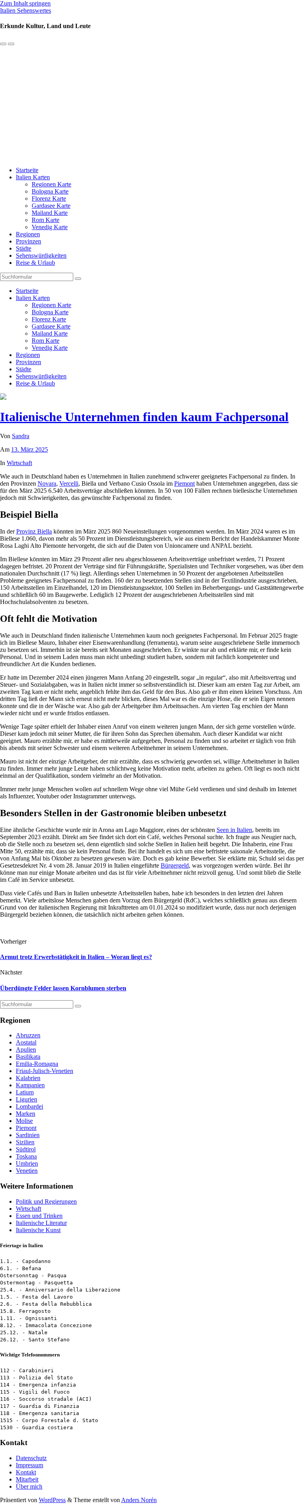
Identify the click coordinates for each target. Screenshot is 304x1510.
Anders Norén (139, 1500)
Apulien (26, 1049)
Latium (25, 1092)
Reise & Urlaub (35, 262)
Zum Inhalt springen (25, 3)
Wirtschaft (19, 463)
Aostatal (26, 1042)
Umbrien (27, 1163)
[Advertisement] (152, 104)
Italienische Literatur (41, 1222)
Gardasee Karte (51, 205)
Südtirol (26, 1149)
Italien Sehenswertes (25, 10)
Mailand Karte (50, 212)
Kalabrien (28, 1078)
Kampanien (30, 1085)
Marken (25, 1113)
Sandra (20, 436)
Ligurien (26, 1099)
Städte (23, 248)
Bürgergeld (175, 865)
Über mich (29, 1486)
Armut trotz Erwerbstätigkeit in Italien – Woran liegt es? (76, 956)
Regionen (28, 234)
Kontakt (26, 1472)
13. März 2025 (29, 449)
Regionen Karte (51, 184)
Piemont (184, 483)
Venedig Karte (50, 227)
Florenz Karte (49, 198)
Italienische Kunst (38, 1230)
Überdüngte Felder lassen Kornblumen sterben (63, 988)
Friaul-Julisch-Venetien (44, 1070)
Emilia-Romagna (37, 1063)
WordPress (52, 1500)
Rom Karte (45, 220)
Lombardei (29, 1106)
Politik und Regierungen (46, 1201)
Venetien (27, 1170)
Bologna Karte (50, 191)
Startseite (27, 170)
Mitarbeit (27, 1479)
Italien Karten (33, 177)
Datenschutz (31, 1458)
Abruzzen (28, 1035)
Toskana (26, 1156)
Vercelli (68, 483)
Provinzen (28, 241)
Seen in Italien (234, 829)
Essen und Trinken (39, 1215)
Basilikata (28, 1056)
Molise (24, 1120)
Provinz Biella (34, 531)
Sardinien (28, 1135)
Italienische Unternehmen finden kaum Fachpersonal (144, 417)
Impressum (29, 1465)
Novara (47, 483)
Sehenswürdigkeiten (41, 255)
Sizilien (25, 1142)
